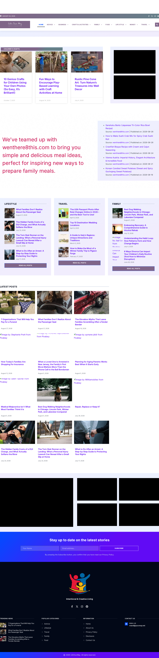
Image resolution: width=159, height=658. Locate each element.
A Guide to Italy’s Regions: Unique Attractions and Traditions (82, 238)
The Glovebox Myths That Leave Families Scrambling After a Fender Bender (91, 322)
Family (97, 24)
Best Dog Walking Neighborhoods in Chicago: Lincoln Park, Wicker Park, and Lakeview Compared (138, 213)
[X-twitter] (152, 16)
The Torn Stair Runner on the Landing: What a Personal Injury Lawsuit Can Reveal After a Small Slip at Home (31, 239)
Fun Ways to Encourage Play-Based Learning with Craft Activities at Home (50, 86)
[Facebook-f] (149, 16)
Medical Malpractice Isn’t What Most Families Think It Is (15, 408)
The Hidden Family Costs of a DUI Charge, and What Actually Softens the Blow (31, 224)
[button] (157, 25)
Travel (144, 24)
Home (41, 24)
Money (133, 24)
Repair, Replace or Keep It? (87, 406)
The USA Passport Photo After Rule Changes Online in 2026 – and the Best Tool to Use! (84, 212)
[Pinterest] (158, 16)
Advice (50, 24)
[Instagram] (155, 16)
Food (107, 24)
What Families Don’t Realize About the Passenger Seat (29, 210)
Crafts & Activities (80, 24)
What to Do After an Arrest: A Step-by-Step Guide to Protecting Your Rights (30, 253)
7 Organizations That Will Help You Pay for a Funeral (21, 624)
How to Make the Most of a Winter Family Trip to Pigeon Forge (83, 251)
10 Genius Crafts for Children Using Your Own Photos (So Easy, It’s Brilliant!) (15, 86)
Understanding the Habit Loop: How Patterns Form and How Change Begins (139, 241)
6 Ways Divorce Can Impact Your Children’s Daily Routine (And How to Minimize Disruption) (138, 255)
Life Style (120, 24)
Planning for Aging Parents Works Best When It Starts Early (91, 363)
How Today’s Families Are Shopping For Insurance (13, 363)
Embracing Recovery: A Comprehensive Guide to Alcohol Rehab (136, 228)
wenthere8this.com (121, 132)
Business (62, 24)
